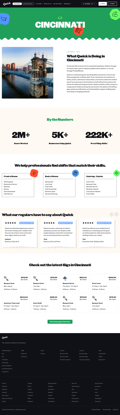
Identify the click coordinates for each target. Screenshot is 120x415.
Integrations (5, 371)
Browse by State (64, 356)
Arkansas (4, 386)
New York (74, 383)
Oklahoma (74, 392)
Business (17, 3)
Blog (100, 350)
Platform (38, 3)
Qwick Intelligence (7, 365)
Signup (112, 4)
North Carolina (76, 386)
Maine (29, 398)
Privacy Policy (96, 409)
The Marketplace (6, 350)
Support (115, 409)
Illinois (29, 386)
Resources (67, 3)
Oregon (74, 395)
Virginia (97, 395)
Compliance (5, 359)
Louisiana (30, 395)
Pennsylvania (75, 398)
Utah (96, 392)
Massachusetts (52, 383)
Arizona (4, 383)
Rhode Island (75, 401)
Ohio (73, 389)
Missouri (50, 392)
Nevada (50, 395)
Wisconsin (97, 401)
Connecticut (5, 395)
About (42, 350)
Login (103, 4)
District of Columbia (7, 398)
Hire (3, 353)
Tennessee (98, 386)
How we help (47, 3)
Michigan (50, 386)
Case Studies (102, 353)
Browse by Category (65, 359)
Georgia (30, 383)
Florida (4, 401)
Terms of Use (107, 409)
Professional (28, 3)
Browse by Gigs (83, 353)
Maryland (30, 401)
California (4, 389)
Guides (100, 356)
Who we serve (57, 3)
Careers (43, 353)
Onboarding (5, 362)
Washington (98, 398)
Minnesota (51, 389)
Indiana (30, 389)
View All (62, 350)
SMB (22, 350)
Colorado (4, 392)
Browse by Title (64, 353)
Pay (3, 356)
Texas (96, 389)
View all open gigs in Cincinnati (60, 322)
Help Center (102, 359)
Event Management (7, 368)
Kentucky (30, 392)
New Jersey (51, 398)
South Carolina (99, 383)
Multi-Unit (24, 353)
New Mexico (51, 401)
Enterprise (24, 356)
